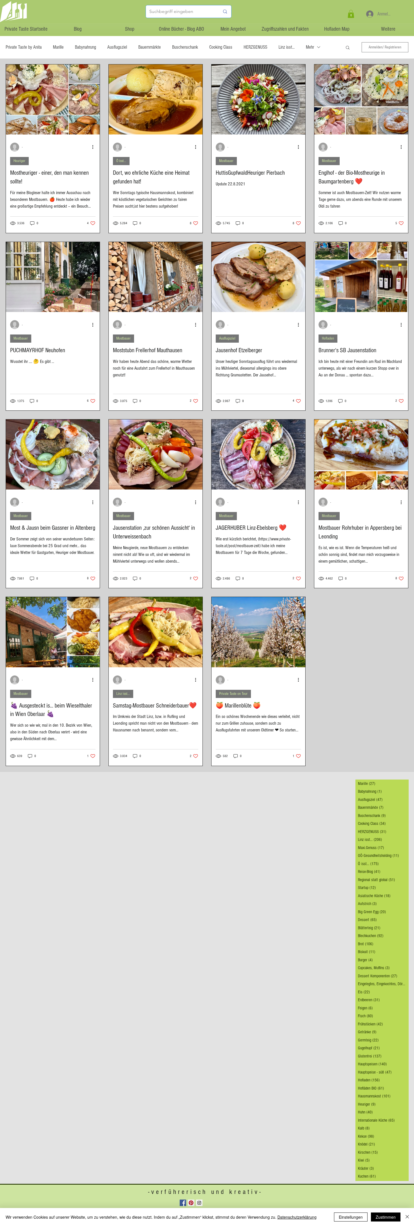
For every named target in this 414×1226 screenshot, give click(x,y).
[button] (351, 14)
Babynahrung (85, 47)
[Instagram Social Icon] (199, 1203)
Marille (58, 47)
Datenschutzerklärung (297, 1217)
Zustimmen (386, 1217)
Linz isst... (287, 47)
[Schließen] (407, 1216)
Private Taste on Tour (233, 693)
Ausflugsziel (117, 47)
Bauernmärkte (149, 47)
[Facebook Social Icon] (183, 1203)
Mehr (310, 47)
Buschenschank (185, 47)
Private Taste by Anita (24, 47)
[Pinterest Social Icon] (191, 1203)
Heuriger (19, 161)
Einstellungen (351, 1217)
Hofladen (328, 338)
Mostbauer (226, 161)
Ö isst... (121, 161)
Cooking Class (220, 47)
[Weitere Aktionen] (94, 147)
